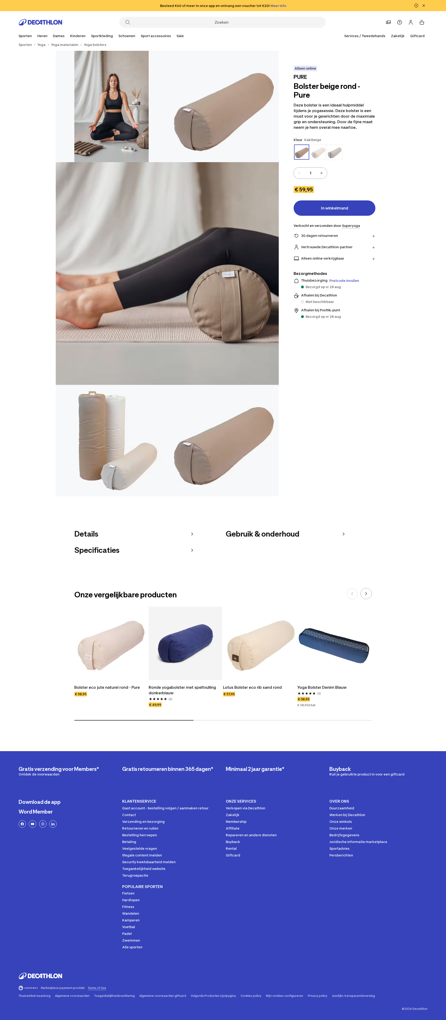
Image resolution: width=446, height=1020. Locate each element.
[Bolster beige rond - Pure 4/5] (111, 440)
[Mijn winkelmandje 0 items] (421, 22)
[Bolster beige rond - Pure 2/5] (111, 106)
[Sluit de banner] (423, 5)
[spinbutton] (310, 173)
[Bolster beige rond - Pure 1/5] (223, 106)
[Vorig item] (352, 593)
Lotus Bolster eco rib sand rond (252, 687)
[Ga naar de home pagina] (40, 22)
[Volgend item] (366, 593)
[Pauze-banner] (416, 5)
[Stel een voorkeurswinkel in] (388, 22)
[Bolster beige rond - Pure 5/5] (223, 440)
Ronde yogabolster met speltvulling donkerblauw (183, 690)
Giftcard (417, 36)
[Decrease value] (299, 173)
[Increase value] (321, 173)
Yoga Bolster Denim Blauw (322, 687)
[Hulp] (399, 22)
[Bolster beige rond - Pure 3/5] (167, 273)
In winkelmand (334, 208)
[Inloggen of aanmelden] (410, 22)
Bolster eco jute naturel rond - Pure (107, 687)
